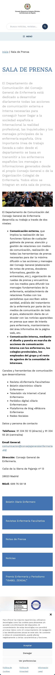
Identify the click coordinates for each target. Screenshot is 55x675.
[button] (50, 614)
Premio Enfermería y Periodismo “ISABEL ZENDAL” (25, 578)
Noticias (11, 558)
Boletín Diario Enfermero (20, 501)
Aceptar (27, 645)
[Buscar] (45, 26)
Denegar (27, 653)
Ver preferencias (27, 661)
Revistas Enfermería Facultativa (25, 520)
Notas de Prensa (16, 539)
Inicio (5, 51)
